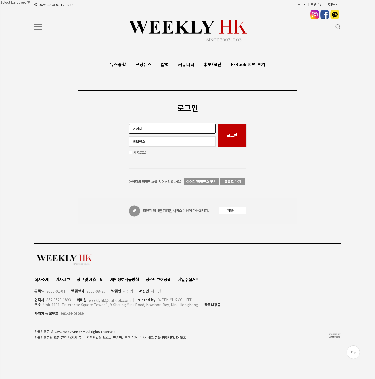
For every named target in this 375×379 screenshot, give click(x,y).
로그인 (301, 4)
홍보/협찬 (213, 64)
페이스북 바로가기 (324, 14)
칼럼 (165, 64)
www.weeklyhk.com (70, 331)
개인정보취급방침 (124, 279)
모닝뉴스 (143, 64)
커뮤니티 (186, 64)
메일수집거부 (188, 279)
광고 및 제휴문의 (90, 279)
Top (353, 352)
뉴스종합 (118, 64)
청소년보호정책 (158, 279)
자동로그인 (140, 152)
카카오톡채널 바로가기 (334, 14)
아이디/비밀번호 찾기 (201, 181)
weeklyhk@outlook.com (110, 300)
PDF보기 (333, 4)
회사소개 (41, 279)
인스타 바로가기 (314, 14)
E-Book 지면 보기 (248, 64)
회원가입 (317, 4)
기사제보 (63, 279)
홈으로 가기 (232, 181)
